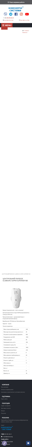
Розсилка (3, 413)
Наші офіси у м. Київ (24, 20)
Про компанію (4, 387)
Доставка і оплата (5, 408)
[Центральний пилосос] (16, 6)
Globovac (24, 32)
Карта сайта (4, 399)
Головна (4, 30)
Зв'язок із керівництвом (7, 389)
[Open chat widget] (28, 443)
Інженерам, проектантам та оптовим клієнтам (13, 392)
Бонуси (3, 410)
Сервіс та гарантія (5, 405)
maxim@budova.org (8, 20)
